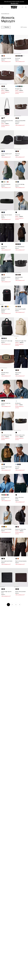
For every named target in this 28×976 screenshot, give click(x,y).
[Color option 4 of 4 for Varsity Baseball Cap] (8, 495)
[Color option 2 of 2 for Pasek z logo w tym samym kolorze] (4, 212)
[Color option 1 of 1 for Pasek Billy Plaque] (2, 370)
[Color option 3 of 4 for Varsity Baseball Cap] (6, 495)
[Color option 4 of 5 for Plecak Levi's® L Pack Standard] (8, 306)
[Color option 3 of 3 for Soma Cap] (20, 464)
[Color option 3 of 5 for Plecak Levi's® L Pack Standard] (6, 306)
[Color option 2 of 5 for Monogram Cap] (18, 86)
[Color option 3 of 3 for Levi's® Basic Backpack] (20, 244)
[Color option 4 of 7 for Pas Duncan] (22, 56)
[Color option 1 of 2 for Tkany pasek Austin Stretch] (2, 559)
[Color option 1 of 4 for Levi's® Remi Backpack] (2, 182)
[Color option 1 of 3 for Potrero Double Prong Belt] (16, 306)
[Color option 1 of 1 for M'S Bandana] (16, 401)
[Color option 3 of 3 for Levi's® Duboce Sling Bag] (6, 527)
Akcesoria (3, 13)
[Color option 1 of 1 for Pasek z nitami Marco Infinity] (16, 495)
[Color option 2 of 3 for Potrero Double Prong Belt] (18, 306)
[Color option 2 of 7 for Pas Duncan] (18, 56)
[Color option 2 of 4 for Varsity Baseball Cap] (4, 495)
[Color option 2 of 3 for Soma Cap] (18, 464)
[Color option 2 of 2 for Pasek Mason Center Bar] (4, 56)
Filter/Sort (6, 27)
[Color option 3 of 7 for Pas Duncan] (20, 56)
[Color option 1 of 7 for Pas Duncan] (16, 56)
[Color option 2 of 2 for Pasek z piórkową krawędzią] (18, 559)
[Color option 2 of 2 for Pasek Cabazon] (4, 86)
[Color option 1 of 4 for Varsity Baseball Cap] (2, 495)
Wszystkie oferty (14, 3)
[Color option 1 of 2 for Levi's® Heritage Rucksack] (2, 464)
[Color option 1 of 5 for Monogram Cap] (16, 86)
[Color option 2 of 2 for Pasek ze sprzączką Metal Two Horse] (18, 118)
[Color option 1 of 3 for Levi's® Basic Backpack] (16, 244)
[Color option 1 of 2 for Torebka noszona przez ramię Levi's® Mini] (2, 118)
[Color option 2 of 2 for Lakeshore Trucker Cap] (4, 401)
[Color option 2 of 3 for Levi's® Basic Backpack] (18, 244)
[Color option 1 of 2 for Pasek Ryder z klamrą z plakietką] (2, 275)
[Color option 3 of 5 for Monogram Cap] (20, 86)
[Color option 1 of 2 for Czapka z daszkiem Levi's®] (2, 151)
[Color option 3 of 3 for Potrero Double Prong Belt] (20, 306)
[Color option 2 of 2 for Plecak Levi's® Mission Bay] (18, 527)
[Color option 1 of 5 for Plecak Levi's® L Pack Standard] (2, 306)
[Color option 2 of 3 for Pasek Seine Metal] (18, 275)
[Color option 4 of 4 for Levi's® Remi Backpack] (8, 182)
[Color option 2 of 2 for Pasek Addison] (18, 370)
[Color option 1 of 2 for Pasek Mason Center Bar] (2, 56)
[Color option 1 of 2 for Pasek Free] (16, 151)
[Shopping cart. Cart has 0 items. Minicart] (26, 7)
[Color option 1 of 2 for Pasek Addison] (16, 370)
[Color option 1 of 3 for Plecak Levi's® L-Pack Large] (2, 338)
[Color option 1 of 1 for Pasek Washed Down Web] (2, 432)
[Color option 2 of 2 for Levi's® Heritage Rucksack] (4, 464)
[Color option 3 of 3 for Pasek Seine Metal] (20, 275)
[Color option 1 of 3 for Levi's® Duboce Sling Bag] (2, 527)
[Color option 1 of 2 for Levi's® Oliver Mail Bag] (16, 182)
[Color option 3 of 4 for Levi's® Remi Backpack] (6, 182)
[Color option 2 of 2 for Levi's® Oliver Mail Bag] (18, 182)
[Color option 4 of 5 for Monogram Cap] (22, 86)
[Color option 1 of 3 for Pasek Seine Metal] (16, 275)
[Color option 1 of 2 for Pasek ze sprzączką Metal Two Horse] (16, 118)
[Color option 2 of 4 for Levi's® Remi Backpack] (4, 182)
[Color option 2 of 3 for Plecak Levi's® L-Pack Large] (4, 338)
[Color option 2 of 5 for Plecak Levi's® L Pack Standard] (4, 306)
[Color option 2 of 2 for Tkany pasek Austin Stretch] (4, 559)
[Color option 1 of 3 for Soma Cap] (16, 464)
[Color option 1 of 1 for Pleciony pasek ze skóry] (16, 432)
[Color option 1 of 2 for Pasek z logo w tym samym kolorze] (2, 212)
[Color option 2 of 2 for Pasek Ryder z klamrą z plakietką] (4, 275)
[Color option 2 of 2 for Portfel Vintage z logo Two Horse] (4, 589)
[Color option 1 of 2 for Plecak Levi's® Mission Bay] (16, 527)
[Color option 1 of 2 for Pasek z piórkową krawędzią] (16, 559)
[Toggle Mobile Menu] (2, 7)
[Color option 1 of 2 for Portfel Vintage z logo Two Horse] (2, 589)
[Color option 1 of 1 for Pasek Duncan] (2, 244)
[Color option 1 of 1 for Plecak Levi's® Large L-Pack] (16, 338)
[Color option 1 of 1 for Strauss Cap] (16, 212)
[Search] (22, 7)
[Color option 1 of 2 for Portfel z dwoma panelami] (16, 589)
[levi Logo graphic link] (14, 7)
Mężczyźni (7, 13)
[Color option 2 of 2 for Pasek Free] (18, 151)
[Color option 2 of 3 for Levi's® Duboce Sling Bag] (4, 527)
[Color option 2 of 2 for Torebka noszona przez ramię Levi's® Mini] (4, 118)
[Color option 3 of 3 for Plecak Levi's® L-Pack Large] (6, 338)
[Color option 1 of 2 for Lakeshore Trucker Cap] (2, 401)
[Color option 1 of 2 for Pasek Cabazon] (2, 86)
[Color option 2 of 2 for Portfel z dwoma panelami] (18, 589)
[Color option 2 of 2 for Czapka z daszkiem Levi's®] (4, 151)
